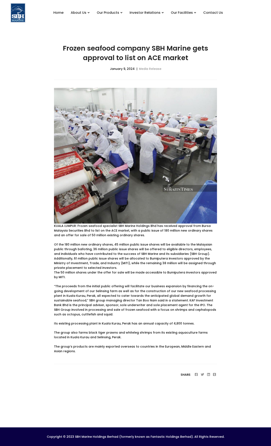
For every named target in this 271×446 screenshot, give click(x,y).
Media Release (150, 69)
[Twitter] (202, 374)
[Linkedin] (208, 374)
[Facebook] (196, 374)
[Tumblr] (214, 374)
